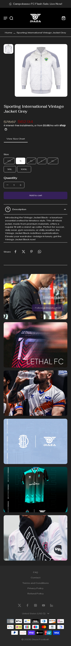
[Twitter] (19, 605)
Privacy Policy (35, 588)
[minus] (7, 185)
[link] (48, 307)
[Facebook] (27, 605)
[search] (11, 18)
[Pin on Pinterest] (31, 252)
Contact (35, 577)
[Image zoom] (41, 70)
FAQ (35, 572)
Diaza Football (40, 639)
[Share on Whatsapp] (40, 252)
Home (8, 32)
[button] (35, 195)
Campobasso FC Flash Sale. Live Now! (37, 3)
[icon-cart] (63, 18)
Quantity (10, 178)
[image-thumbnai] (8, 49)
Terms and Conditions (35, 583)
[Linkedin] (52, 605)
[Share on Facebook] (15, 252)
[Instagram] (35, 605)
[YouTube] (44, 605)
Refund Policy (35, 593)
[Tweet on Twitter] (23, 252)
